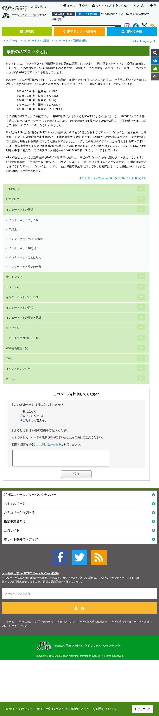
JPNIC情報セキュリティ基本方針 (130, 621)
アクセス (124, 5)
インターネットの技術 (19, 307)
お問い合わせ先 (48, 444)
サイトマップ (103, 5)
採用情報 (57, 19)
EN (155, 5)
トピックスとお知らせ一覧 (22, 338)
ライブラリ (13, 327)
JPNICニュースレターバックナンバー (30, 494)
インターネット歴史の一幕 (25, 266)
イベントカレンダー (18, 368)
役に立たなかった (34, 415)
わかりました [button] (143, 709)
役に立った (29, 411)
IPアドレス (12, 199)
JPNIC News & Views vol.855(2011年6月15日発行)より (113, 178)
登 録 (79, 608)
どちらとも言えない (35, 420)
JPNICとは (12, 189)
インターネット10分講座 (24, 248)
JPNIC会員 (134, 31)
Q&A (85, 5)
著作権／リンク (66, 621)
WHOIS (10, 378)
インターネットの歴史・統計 (23, 317)
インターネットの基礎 (36, 40)
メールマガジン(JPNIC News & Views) (27, 573)
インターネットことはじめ (25, 257)
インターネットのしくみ (24, 220)
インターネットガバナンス (22, 297)
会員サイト (11, 530)
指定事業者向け (15, 521)
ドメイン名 (13, 287)
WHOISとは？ (109, 13)
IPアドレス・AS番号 (81, 31)
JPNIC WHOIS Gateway (135, 13)
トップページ (10, 40)
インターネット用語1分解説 (71, 40)
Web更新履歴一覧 (17, 348)
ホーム (71, 5)
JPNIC (29, 31)
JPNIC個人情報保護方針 (93, 621)
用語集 (13, 229)
